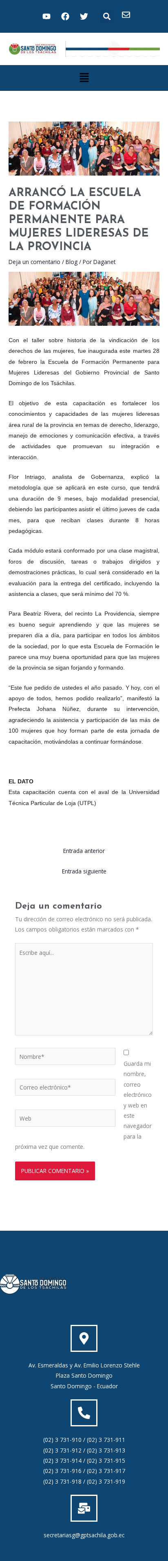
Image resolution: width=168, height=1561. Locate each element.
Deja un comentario (34, 262)
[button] (107, 16)
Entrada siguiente (84, 871)
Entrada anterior (84, 851)
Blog (71, 262)
